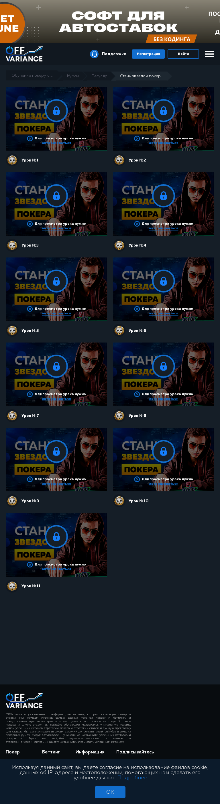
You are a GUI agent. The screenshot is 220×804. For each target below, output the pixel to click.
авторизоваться (56, 143)
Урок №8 (137, 416)
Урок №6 (137, 331)
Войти (183, 54)
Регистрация (148, 54)
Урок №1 (29, 160)
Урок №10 (139, 501)
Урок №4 (137, 245)
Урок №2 (137, 160)
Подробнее (132, 777)
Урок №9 (30, 501)
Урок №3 (30, 245)
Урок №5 (30, 331)
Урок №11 (30, 586)
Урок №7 (30, 416)
